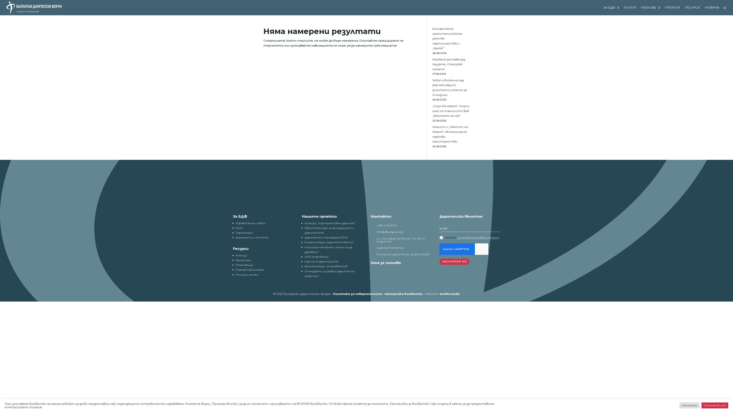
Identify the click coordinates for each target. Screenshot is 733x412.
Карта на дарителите (321, 261)
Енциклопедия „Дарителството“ (329, 242)
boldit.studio (450, 294)
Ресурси (692, 7)
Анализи (241, 255)
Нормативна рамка (250, 269)
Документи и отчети (252, 237)
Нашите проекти (319, 216)
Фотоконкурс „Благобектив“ (326, 266)
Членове (648, 7)
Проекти (672, 7)
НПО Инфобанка (316, 256)
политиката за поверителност (478, 237)
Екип (239, 228)
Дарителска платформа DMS (326, 237)
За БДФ (609, 7)
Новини (712, 7)
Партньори (244, 232)
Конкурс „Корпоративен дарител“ (330, 223)
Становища (244, 265)
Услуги (630, 7)
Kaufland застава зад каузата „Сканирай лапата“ (448, 64)
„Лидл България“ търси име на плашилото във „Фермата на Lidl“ (451, 110)
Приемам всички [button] (715, 405)
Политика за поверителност (357, 294)
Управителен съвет (251, 223)
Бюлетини (243, 260)
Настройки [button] (689, 405)
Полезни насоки (247, 274)
